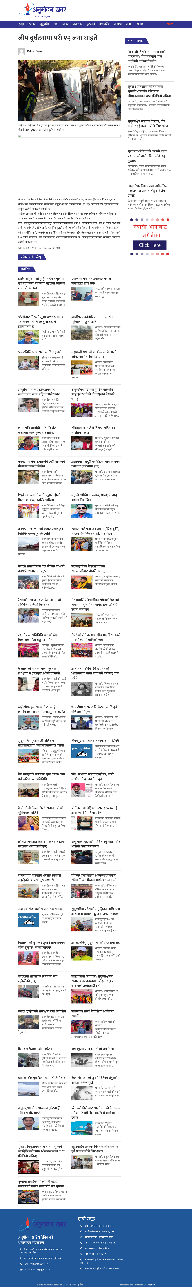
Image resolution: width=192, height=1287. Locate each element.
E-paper (169, 24)
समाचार (32, 24)
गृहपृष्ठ (21, 24)
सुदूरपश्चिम (44, 24)
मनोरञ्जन (77, 24)
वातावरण (118, 24)
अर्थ (55, 24)
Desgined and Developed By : (137, 1285)
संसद (128, 24)
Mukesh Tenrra (34, 51)
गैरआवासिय (104, 24)
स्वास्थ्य (65, 24)
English (139, 24)
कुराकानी (91, 24)
